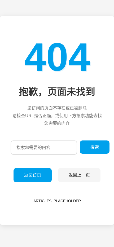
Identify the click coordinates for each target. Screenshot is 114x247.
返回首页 (32, 175)
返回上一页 (79, 175)
